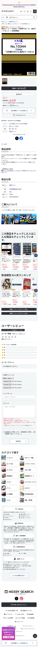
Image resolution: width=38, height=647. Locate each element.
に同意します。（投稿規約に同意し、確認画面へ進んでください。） (20, 433)
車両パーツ (12, 131)
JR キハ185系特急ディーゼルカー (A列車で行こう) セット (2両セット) (18, 171)
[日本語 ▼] (21, 11)
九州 (10, 191)
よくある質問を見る (18, 575)
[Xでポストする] (17, 138)
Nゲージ (11, 126)
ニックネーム (7, 393)
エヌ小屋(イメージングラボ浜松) (18, 123)
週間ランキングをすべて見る (18, 309)
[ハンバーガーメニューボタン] (35, 11)
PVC (13, 129)
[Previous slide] (2, 255)
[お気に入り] (24, 11)
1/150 (16, 126)
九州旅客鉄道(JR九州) (15, 189)
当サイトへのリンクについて (28, 628)
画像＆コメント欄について (18, 333)
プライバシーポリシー (28, 626)
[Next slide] (36, 255)
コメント (6, 403)
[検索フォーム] (31, 11)
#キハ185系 (4, 144)
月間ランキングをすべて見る (18, 313)
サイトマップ (19, 631)
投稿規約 (8, 432)
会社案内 (9, 626)
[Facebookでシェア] (21, 138)
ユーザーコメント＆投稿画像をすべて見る (13, 330)
